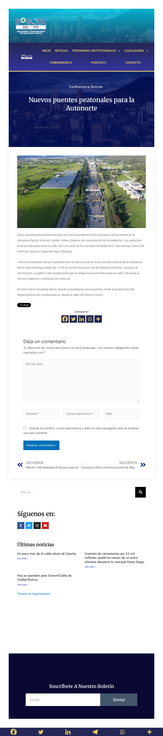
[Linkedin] (81, 319)
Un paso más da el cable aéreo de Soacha (46, 554)
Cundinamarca (79, 87)
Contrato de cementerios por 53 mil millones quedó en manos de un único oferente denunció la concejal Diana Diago (114, 558)
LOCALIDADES (134, 50)
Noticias (97, 87)
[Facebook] (65, 319)
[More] (98, 319)
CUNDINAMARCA (61, 62)
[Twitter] (73, 319)
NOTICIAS (61, 50)
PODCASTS (98, 62)
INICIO (46, 50)
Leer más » (22, 558)
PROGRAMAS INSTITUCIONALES (94, 50)
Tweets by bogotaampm (33, 593)
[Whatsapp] (90, 319)
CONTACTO (133, 62)
